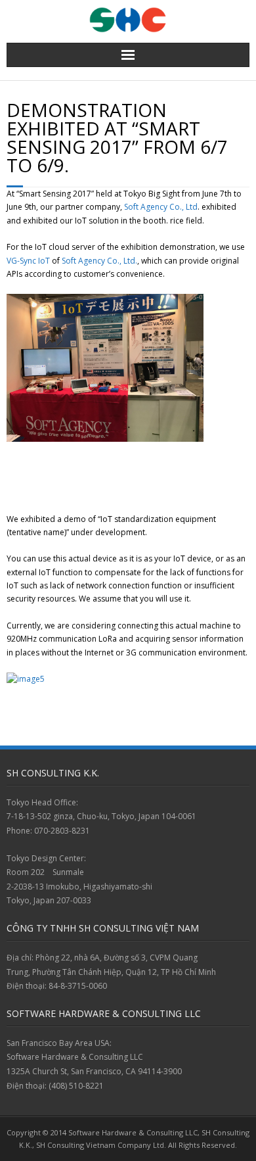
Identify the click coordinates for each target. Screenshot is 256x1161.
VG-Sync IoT (28, 260)
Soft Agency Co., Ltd (161, 206)
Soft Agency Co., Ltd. (99, 260)
